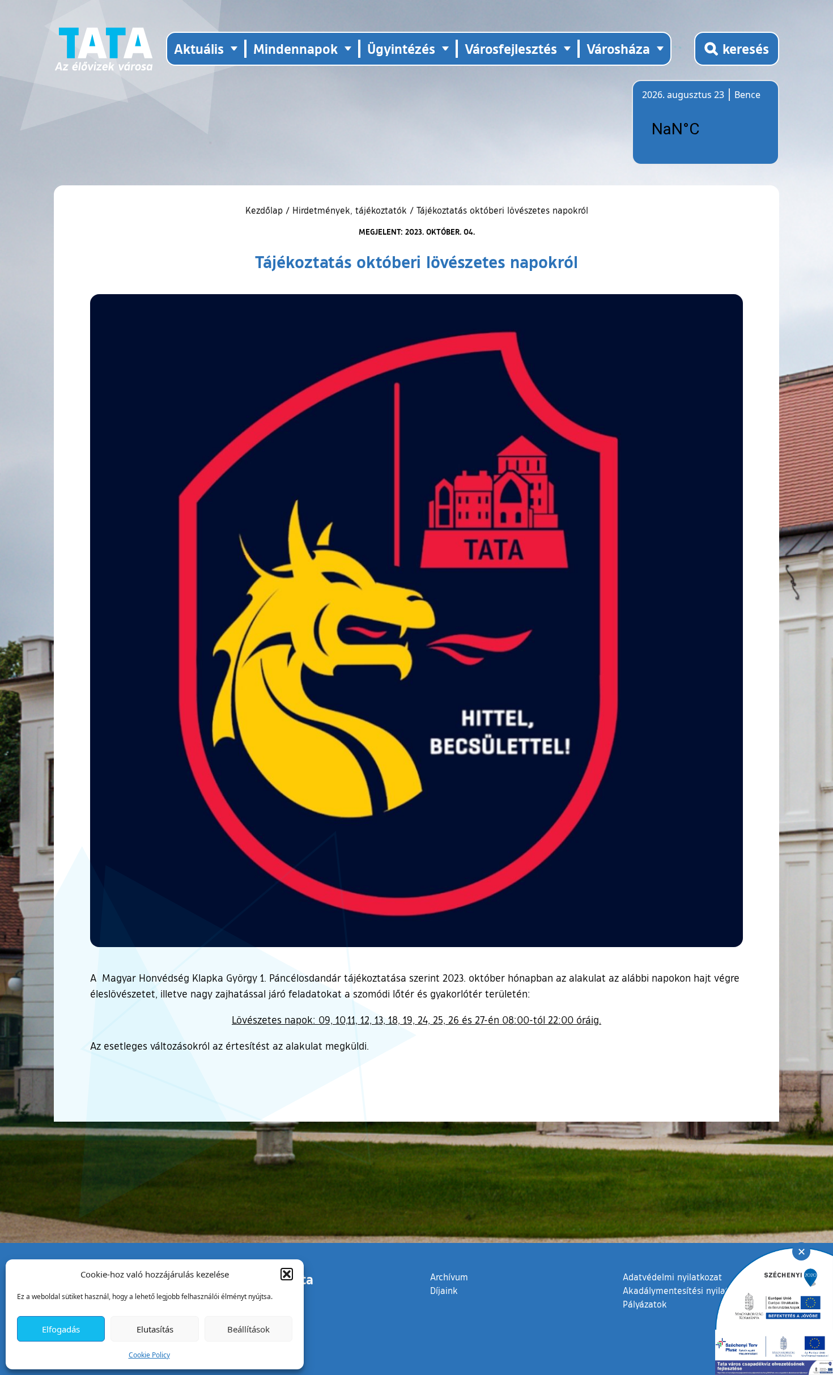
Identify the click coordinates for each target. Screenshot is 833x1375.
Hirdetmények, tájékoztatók (349, 210)
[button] (286, 1274)
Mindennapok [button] (295, 48)
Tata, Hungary (705, 129)
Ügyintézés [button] (401, 48)
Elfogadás (61, 1329)
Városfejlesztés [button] (511, 48)
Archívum (449, 1277)
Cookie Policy (149, 1355)
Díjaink (444, 1290)
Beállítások (248, 1329)
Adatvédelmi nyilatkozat (672, 1277)
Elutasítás (155, 1329)
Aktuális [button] (199, 48)
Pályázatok (645, 1304)
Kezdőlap (265, 210)
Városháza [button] (618, 48)
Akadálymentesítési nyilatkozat (687, 1290)
